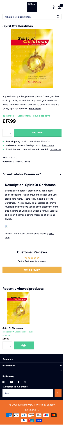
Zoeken (58, 16)
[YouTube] (11, 383)
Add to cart (37, 132)
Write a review (30, 271)
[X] (25, 383)
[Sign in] (53, 7)
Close (30, 361)
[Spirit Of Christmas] (18, 310)
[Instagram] (3, 383)
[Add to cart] (24, 347)
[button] (11, 130)
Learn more (48, 145)
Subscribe (55, 395)
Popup (52, 115)
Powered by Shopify (43, 406)
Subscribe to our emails (15, 388)
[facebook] (18, 383)
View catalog (4, 7)
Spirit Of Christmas (12, 329)
